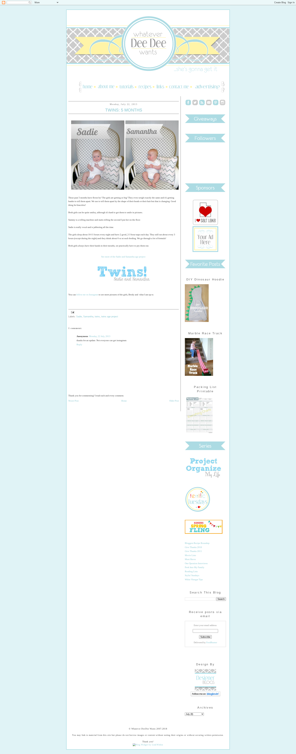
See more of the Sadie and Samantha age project (123, 256)
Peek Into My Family (194, 567)
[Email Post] (72, 312)
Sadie (79, 316)
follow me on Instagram (87, 294)
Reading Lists (191, 571)
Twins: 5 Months (123, 110)
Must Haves (190, 559)
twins (97, 316)
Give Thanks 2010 (193, 547)
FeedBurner (211, 642)
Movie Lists (190, 555)
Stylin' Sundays (192, 575)
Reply (79, 344)
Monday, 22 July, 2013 (99, 336)
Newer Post (73, 400)
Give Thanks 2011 (193, 551)
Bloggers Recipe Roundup (197, 543)
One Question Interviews (196, 563)
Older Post (174, 400)
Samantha (88, 316)
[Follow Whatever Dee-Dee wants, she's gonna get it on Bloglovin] (205, 695)
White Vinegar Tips (194, 579)
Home (124, 400)
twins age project (109, 316)
